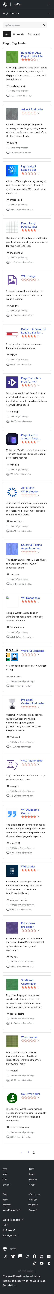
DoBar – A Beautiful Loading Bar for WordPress (33, 331)
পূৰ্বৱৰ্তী (21, 1152)
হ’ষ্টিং (5, 1179)
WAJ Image (28, 276)
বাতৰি (5, 1174)
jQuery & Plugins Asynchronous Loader (31, 546)
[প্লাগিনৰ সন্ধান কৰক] (44, 25)
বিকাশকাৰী (6, 1204)
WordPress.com (13, 1219)
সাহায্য (5, 1199)
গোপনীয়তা (7, 1184)
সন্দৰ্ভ (5, 1168)
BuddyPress (11, 1235)
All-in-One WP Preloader (30, 489)
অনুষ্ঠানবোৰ (32, 1199)
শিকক (5, 1194)
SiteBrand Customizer (28, 982)
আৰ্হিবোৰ (31, 1184)
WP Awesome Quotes (30, 811)
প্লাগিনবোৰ (32, 1179)
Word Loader (29, 1037)
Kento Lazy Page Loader (29, 225)
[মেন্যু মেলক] (49, 4)
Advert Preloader (32, 109)
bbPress (9, 1230)
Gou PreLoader (30, 1093)
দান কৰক (33, 1204)
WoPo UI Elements (32, 650)
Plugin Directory (11, 13)
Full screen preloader (28, 925)
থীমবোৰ (31, 1174)
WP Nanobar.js (30, 597)
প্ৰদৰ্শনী (31, 1168)
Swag (33, 1210)
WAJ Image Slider (32, 760)
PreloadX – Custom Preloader (32, 701)
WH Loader (28, 866)
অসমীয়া (13, 1248)
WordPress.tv (12, 1210)
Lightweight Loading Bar (28, 168)
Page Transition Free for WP (31, 380)
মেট (6, 1225)
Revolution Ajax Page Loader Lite (32, 54)
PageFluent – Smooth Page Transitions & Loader (34, 437)
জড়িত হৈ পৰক (34, 1194)
